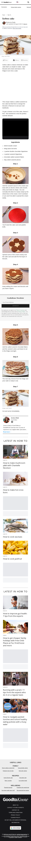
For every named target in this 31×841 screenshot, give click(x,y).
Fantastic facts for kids (8, 770)
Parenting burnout (8, 787)
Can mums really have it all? (8, 790)
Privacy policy (15, 815)
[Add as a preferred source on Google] (15, 828)
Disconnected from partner (23, 790)
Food (3, 15)
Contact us (15, 810)
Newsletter (25, 60)
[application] (15, 127)
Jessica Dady (11, 22)
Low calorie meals (23, 780)
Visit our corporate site (22, 834)
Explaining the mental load (23, 787)
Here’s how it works (17, 28)
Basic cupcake (8, 780)
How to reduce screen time (8, 768)
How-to (25, 24)
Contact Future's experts (15, 807)
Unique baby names (16, 7)
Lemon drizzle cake (8, 777)
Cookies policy (15, 817)
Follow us (17, 60)
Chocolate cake (22, 777)
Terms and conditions (15, 812)
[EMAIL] (12, 422)
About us (15, 805)
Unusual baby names (23, 768)
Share (6, 60)
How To (9, 15)
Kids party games (23, 770)
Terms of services (20, 310)
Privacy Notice (22, 311)
